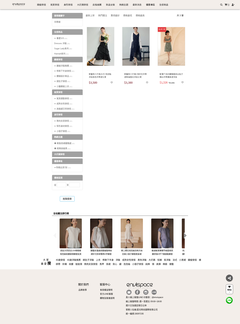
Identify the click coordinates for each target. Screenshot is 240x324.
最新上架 (90, 15)
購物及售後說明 (107, 298)
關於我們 (83, 284)
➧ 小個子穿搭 (62, 131)
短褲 (159, 260)
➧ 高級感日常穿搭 (64, 109)
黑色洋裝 (142, 260)
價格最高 (140, 15)
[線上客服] (229, 300)
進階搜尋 (67, 199)
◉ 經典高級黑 (62, 148)
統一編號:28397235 (135, 314)
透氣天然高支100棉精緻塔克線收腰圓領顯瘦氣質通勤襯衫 (70, 254)
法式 (175, 260)
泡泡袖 (126, 264)
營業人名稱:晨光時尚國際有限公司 (142, 310)
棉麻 (165, 264)
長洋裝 (167, 260)
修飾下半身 (108, 260)
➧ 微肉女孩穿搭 (63, 121)
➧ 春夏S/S (60, 38)
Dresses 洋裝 (62, 43)
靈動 (171, 264)
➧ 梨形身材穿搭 (63, 126)
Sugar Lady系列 (63, 48)
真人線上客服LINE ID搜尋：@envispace (144, 297)
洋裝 (118, 260)
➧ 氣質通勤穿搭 (63, 98)
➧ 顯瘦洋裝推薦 (63, 66)
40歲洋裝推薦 (74, 260)
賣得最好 (115, 15)
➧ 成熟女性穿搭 (63, 103)
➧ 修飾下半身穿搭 (64, 71)
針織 (64, 264)
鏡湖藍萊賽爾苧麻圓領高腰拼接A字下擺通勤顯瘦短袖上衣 (162, 254)
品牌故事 (82, 290)
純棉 (147, 264)
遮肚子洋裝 (88, 260)
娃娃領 (78, 264)
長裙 (108, 264)
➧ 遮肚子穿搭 (62, 81)
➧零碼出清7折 (62, 167)
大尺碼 (152, 260)
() (228, 4)
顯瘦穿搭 (192, 260)
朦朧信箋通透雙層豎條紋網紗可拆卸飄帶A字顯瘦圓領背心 (101, 254)
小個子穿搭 (137, 264)
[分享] (229, 278)
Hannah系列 (61, 53)
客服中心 (105, 284)
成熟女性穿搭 (129, 260)
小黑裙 (182, 260)
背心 (115, 264)
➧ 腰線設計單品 (63, 76)
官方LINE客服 (106, 294)
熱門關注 (102, 15)
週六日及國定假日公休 (136, 305)
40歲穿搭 (60, 260)
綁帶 (58, 264)
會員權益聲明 (106, 290)
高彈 (158, 264)
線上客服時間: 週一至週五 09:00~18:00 (144, 301)
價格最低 (127, 15)
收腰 (71, 264)
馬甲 (102, 264)
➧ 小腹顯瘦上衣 (63, 86)
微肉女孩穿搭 (91, 264)
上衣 (98, 260)
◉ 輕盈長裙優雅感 (64, 143)
